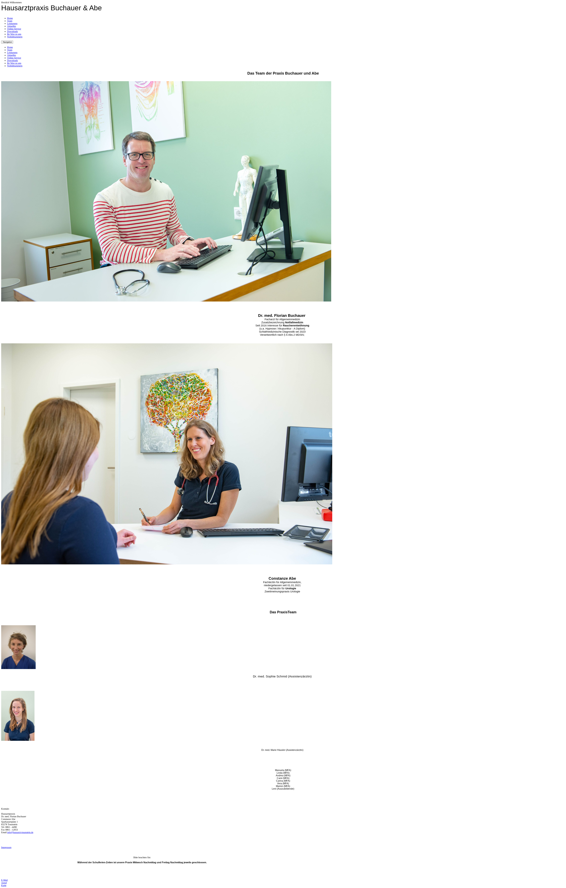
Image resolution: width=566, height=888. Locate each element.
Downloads (12, 31)
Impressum (6, 847)
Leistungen (12, 23)
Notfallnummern (14, 37)
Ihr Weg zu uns (14, 34)
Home (10, 18)
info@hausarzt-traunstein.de (20, 832)
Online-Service (14, 29)
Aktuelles (11, 26)
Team (9, 21)
